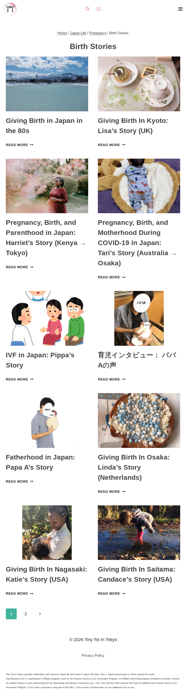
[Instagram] (98, 9)
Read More (19, 145)
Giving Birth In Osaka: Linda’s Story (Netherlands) (134, 467)
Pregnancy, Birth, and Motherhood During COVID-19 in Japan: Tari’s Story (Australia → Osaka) (137, 243)
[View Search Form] (87, 9)
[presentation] (47, 83)
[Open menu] (180, 9)
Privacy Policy (93, 655)
